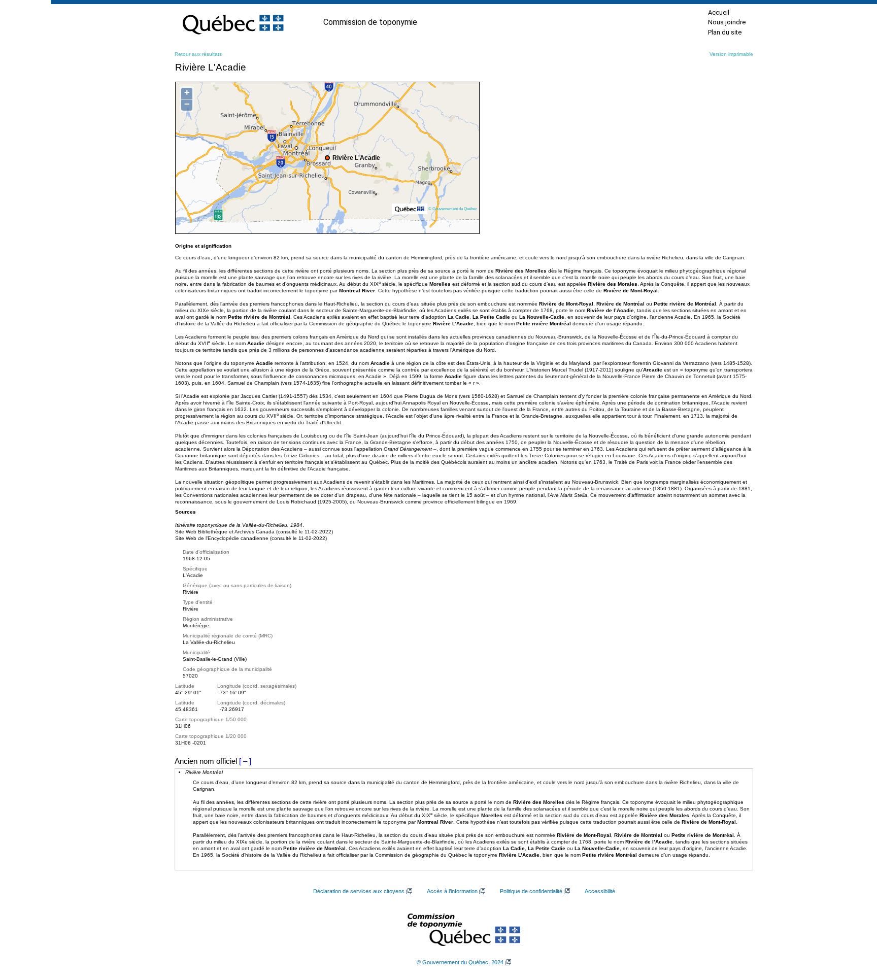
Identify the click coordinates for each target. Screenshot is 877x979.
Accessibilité (600, 891)
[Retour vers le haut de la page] (851, 923)
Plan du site (724, 32)
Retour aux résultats (198, 54)
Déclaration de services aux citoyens (358, 891)
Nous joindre (727, 22)
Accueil (718, 12)
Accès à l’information (452, 891)
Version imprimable (731, 54)
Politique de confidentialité (531, 891)
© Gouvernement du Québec (452, 208)
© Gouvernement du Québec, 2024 (460, 962)
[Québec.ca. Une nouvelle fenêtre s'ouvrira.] (233, 22)
